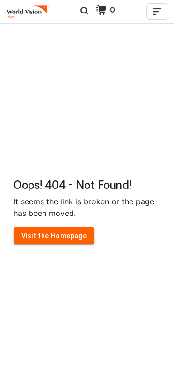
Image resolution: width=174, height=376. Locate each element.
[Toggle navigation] (157, 11)
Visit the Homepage (54, 236)
